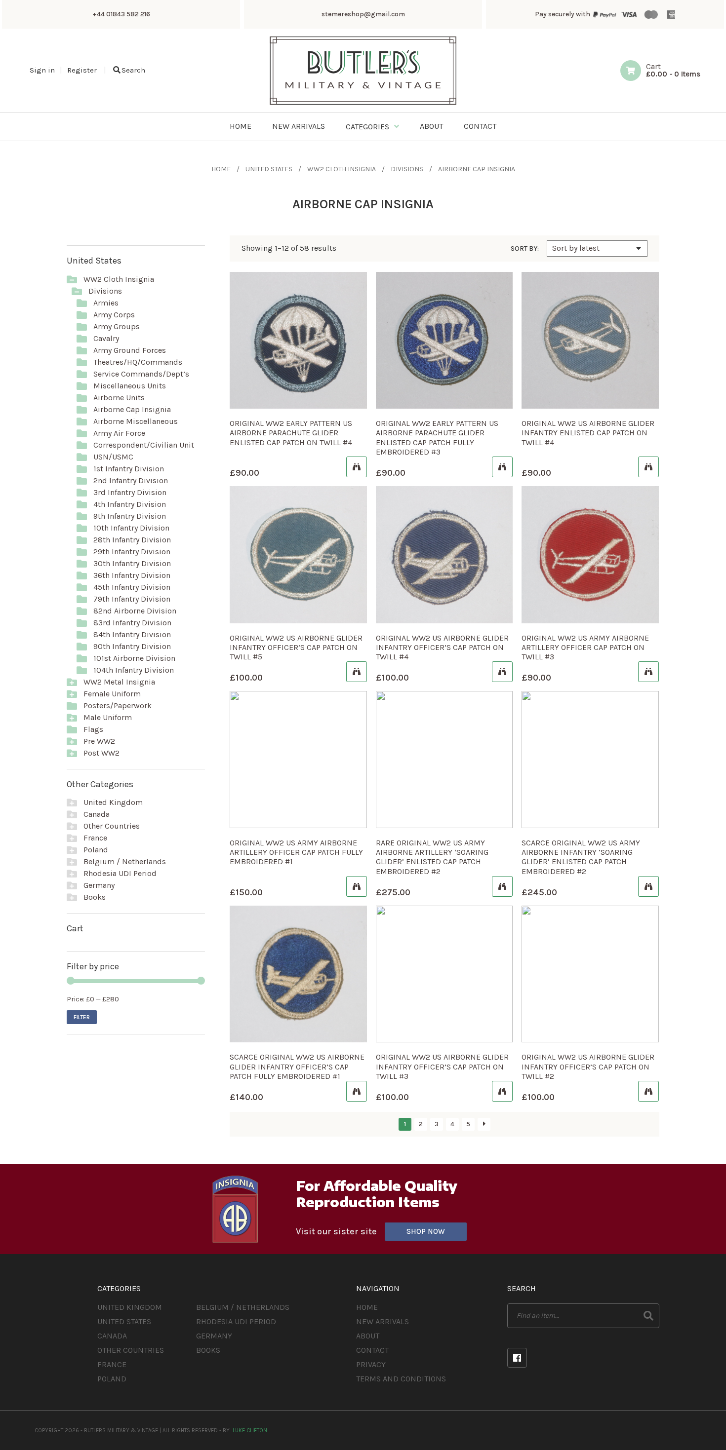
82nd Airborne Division (134, 610)
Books (94, 897)
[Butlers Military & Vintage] (363, 104)
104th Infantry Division (133, 670)
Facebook (517, 1358)
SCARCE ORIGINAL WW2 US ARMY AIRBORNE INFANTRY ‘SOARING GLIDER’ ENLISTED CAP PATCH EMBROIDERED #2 (581, 857)
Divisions (407, 169)
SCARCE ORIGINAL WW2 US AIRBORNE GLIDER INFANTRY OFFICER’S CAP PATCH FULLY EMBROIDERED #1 (297, 1066)
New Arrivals (382, 1321)
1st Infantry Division (128, 468)
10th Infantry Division (131, 528)
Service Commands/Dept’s (141, 374)
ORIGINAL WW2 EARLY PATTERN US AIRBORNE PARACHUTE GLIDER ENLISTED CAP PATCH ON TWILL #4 (291, 433)
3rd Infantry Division (129, 492)
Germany (99, 885)
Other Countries (111, 826)
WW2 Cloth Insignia (341, 169)
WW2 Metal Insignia (119, 682)
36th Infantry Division (131, 575)
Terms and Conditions (401, 1378)
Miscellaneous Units (129, 385)
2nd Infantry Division (130, 480)
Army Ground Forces (129, 350)
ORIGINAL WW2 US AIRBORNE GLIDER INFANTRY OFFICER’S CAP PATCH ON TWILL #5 (296, 647)
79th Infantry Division (131, 599)
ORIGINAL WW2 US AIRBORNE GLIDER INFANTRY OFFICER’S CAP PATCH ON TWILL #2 (588, 1066)
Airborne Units (119, 397)
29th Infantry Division (131, 551)
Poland (95, 849)
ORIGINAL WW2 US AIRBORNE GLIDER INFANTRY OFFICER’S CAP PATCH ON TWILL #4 (442, 647)
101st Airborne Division (134, 658)
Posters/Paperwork (117, 705)
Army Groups (116, 326)
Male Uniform (107, 717)
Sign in (42, 70)
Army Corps (114, 314)
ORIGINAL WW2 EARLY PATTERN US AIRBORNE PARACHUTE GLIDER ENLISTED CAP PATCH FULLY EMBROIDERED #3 (437, 438)
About (367, 1335)
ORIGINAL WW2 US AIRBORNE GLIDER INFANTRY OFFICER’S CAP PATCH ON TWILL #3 (442, 1066)
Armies (106, 302)
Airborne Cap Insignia (132, 409)
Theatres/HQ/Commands (137, 362)
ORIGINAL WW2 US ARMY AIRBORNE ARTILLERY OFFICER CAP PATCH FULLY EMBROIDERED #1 (296, 852)
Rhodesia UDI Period (120, 873)
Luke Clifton (250, 1430)
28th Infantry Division (132, 539)
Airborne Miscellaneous (135, 421)
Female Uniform (112, 693)
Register (82, 70)
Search (133, 70)
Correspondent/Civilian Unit (143, 445)
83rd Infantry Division (132, 622)
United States (268, 169)
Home (221, 169)
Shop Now (425, 1231)
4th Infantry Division (129, 504)
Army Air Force (119, 433)
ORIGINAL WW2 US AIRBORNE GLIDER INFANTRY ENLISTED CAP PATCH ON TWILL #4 (588, 433)
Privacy (371, 1364)
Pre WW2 (99, 741)
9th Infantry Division (129, 516)
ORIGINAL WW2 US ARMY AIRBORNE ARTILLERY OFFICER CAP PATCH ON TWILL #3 (585, 647)
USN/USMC (113, 456)
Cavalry (106, 338)
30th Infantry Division (132, 563)
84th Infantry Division (132, 634)
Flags (93, 729)
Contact (372, 1350)
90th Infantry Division (132, 646)
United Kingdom (113, 802)
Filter (82, 1017)
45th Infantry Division (131, 587)
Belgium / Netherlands (124, 861)
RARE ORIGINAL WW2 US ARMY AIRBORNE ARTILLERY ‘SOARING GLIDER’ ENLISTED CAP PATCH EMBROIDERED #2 (432, 857)
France (95, 837)
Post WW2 (101, 753)
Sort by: (525, 249)
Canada (96, 814)
